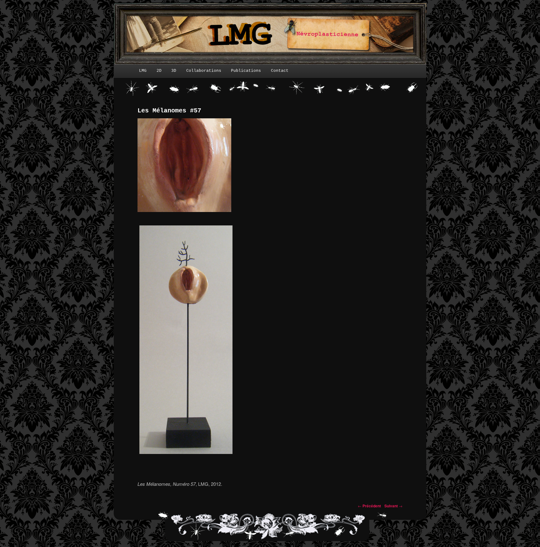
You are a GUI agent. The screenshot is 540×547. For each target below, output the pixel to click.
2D (159, 70)
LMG (143, 70)
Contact (279, 70)
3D (173, 70)
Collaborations (203, 70)
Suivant (393, 506)
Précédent (369, 506)
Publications (246, 70)
